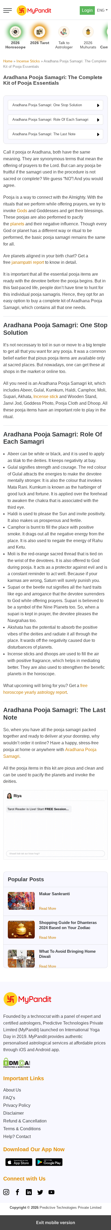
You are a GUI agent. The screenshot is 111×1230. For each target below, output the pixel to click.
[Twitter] (40, 1193)
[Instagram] (7, 1193)
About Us (12, 1090)
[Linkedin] (29, 1193)
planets (17, 224)
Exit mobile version (55, 1222)
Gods (22, 210)
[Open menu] (7, 10)
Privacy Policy (16, 1105)
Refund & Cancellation (25, 1121)
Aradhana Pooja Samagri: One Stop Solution (47, 105)
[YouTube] (51, 1193)
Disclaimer (13, 1113)
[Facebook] (17, 1193)
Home (7, 61)
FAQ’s (9, 1098)
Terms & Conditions (22, 1128)
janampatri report (28, 262)
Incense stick (45, 396)
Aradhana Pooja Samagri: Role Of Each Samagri (50, 120)
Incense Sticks (28, 61)
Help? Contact (17, 1136)
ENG (101, 10)
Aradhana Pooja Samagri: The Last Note (43, 134)
